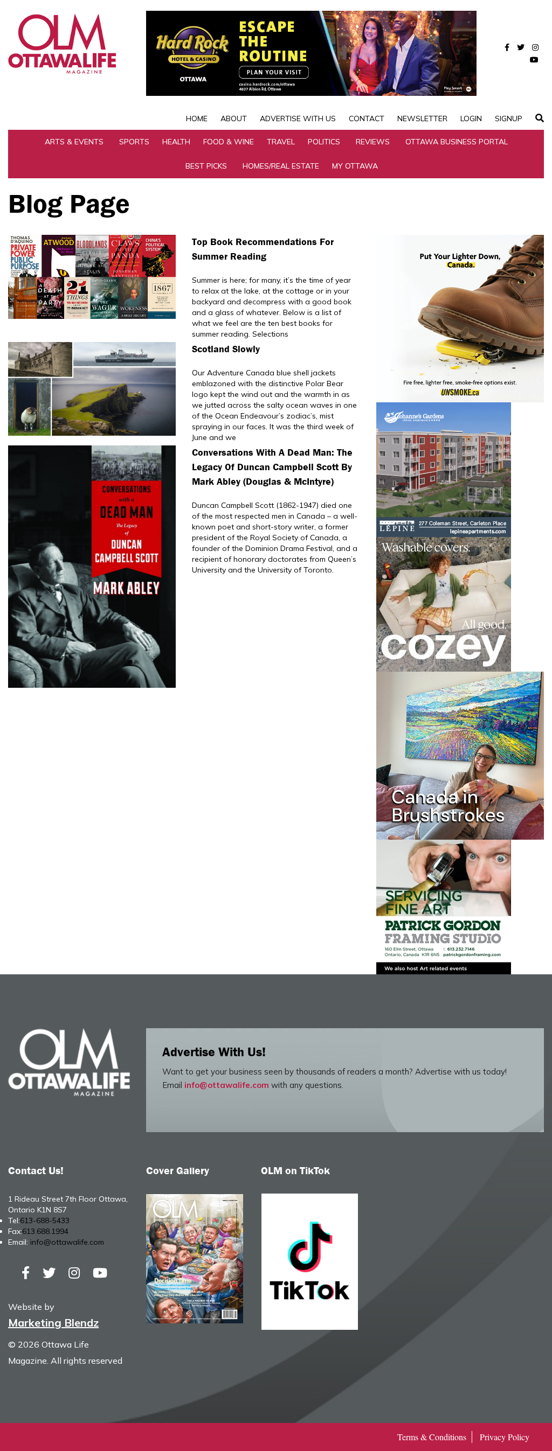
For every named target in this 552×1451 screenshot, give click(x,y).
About (233, 118)
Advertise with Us (298, 118)
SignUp (508, 118)
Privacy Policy (504, 1436)
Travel (281, 142)
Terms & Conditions (431, 1436)
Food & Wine (228, 142)
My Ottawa (355, 166)
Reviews (373, 142)
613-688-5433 (45, 1220)
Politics (324, 142)
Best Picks (206, 166)
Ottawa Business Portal (456, 142)
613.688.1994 (45, 1231)
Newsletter (422, 118)
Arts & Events (74, 142)
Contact (366, 118)
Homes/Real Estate (281, 166)
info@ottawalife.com (226, 1085)
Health (176, 142)
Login (471, 118)
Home (197, 118)
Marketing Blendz (53, 1322)
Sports (134, 142)
